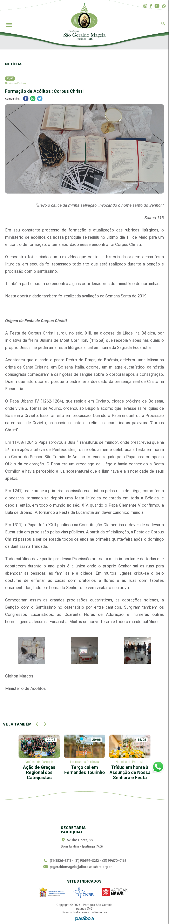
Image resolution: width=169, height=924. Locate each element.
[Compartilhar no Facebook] (25, 99)
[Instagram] (145, 6)
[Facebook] (151, 6)
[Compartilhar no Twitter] (39, 99)
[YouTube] (157, 6)
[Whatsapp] (164, 6)
